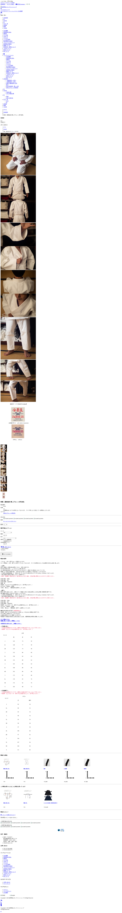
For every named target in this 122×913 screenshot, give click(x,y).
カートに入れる (6, 554)
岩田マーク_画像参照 (6, 539)
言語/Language (21, 4)
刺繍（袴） (25, 802)
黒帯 (7, 96)
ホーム (5, 109)
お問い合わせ (7, 547)
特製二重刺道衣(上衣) (11, 83)
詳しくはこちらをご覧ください (9, 521)
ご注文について (7, 48)
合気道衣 (5, 17)
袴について (6, 51)
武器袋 (5, 25)
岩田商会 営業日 (7, 44)
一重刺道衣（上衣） (11, 80)
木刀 (7, 101)
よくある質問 (6, 39)
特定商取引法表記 (7, 41)
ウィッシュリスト (13, 11)
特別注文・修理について (9, 47)
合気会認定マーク (5, 542)
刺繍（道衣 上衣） (6, 768)
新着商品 (3, 4)
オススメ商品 (10, 4)
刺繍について (6, 45)
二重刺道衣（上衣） (11, 81)
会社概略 (5, 30)
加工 (2, 536)
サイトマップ (6, 883)
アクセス (5, 38)
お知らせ (5, 36)
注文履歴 (20, 11)
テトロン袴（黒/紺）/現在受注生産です (50, 802)
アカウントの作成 (9, 2)
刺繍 (4, 26)
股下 (7, 84)
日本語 (7, 895)
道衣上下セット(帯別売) (12, 87)
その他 (5, 28)
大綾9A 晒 (8, 92)
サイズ (2, 531)
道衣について (6, 50)
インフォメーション (8, 55)
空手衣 (5, 20)
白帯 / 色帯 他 (9, 98)
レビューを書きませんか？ (9, 814)
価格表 (5, 33)
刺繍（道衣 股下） (27, 768)
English (17, 895)
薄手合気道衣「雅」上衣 (12, 86)
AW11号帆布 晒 (10, 93)
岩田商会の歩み (7, 32)
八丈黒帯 (65, 768)
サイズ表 (5, 35)
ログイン (3, 2)
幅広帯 (85, 768)
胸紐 (2, 533)
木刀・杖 (5, 23)
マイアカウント (5, 11)
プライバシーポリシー (9, 42)
